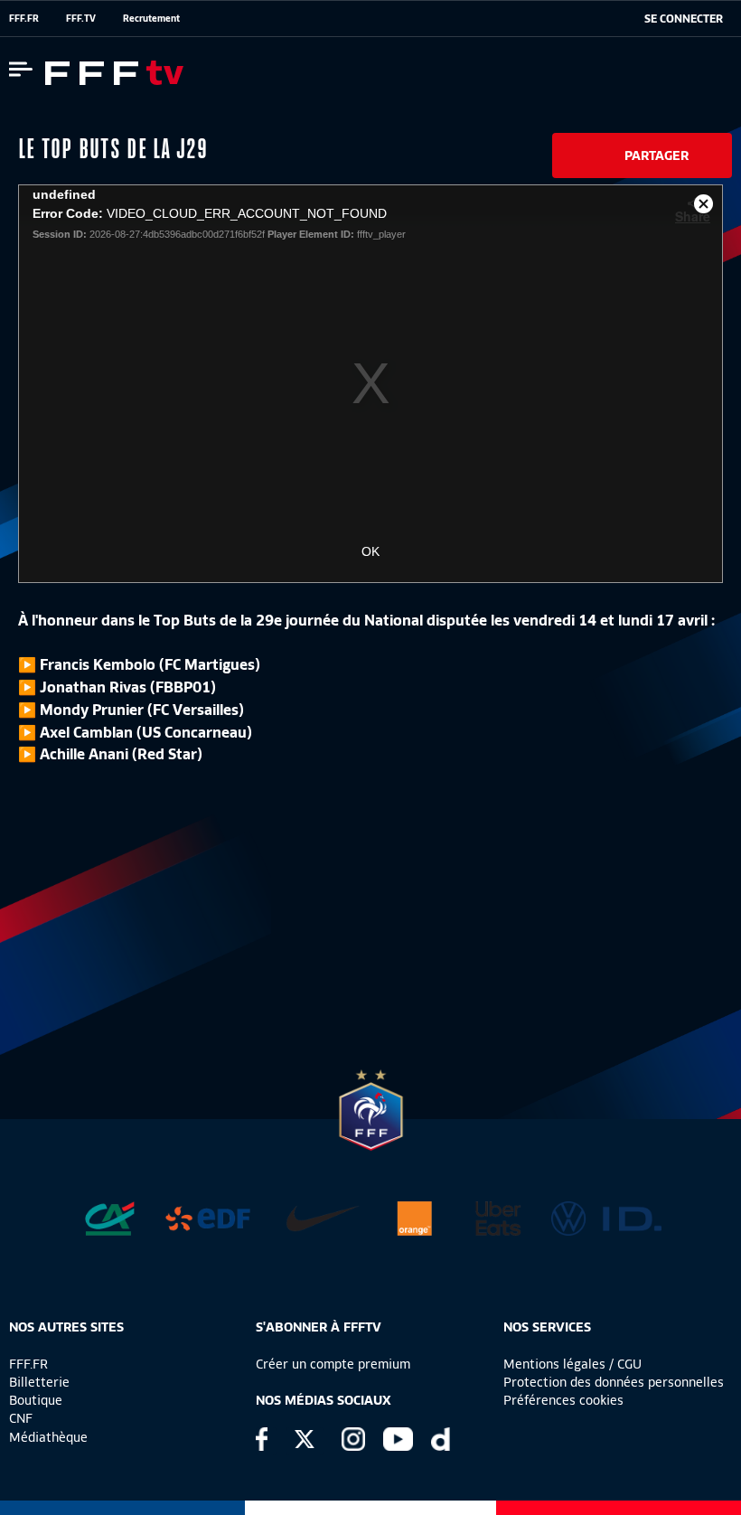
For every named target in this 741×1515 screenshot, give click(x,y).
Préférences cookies (563, 1400)
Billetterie (39, 1382)
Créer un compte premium (333, 1364)
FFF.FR (24, 18)
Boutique (35, 1400)
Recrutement (151, 18)
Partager (656, 155)
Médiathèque (48, 1437)
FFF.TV (81, 18)
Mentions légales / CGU (572, 1364)
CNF (21, 1418)
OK (370, 551)
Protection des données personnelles (613, 1382)
